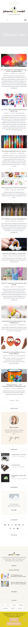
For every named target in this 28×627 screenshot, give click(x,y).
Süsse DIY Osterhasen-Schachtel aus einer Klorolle (14, 283)
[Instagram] (14, 3)
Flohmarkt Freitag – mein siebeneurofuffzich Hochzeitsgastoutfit (14, 385)
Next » (17, 400)
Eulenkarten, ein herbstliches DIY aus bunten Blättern (14, 352)
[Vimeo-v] (23, 524)
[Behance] (14, 528)
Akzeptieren (14, 619)
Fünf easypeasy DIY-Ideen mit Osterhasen (14, 187)
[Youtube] (17, 528)
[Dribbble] (10, 528)
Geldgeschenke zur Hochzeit (19, 454)
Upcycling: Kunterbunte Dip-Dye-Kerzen (14, 151)
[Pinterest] (17, 3)
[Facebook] (10, 3)
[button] (7, 19)
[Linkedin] (19, 524)
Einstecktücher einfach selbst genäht (19, 476)
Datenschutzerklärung (14, 623)
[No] (25, 620)
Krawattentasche (16, 465)
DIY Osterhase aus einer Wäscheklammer (14, 219)
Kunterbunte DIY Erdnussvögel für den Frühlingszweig (14, 322)
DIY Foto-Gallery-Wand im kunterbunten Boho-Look (14, 110)
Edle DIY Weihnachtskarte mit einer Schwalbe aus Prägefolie (18, 583)
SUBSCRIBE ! (14, 510)
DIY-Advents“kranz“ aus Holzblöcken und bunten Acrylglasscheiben (14, 70)
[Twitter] (8, 524)
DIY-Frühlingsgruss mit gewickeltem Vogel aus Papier (18, 575)
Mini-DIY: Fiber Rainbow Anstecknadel (14, 254)
